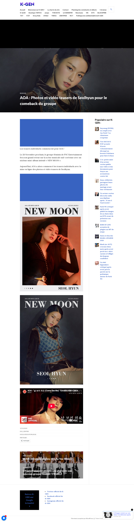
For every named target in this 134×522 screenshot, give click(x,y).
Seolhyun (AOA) (30, 434)
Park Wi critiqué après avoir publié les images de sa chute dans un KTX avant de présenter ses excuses (107, 214)
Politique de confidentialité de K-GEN (89, 16)
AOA (22, 434)
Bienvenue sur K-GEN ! (36, 10)
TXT (21, 16)
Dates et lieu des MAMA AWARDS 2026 (106, 238)
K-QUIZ (23, 13)
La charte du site (53, 10)
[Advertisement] (67, 33)
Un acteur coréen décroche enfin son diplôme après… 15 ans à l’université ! (107, 198)
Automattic (110, 518)
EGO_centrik (24, 431)
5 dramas (103, 10)
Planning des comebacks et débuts (84, 10)
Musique (23, 93)
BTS (92, 13)
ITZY (28, 16)
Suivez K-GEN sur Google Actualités (29, 500)
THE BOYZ (56, 13)
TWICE (54, 16)
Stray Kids (36, 16)
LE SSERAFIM (67, 13)
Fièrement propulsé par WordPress (82, 518)
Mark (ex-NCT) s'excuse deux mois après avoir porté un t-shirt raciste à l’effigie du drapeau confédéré (106, 251)
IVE (87, 13)
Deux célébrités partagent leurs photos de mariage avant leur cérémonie (106, 184)
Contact (66, 10)
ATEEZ (45, 16)
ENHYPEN (63, 16)
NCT (71, 16)
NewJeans (79, 13)
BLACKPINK (102, 13)
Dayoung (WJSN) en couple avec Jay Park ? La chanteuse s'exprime (106, 133)
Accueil (22, 10)
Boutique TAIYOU (35, 13)
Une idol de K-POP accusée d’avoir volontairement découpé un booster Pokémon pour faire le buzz (107, 149)
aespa (47, 13)
